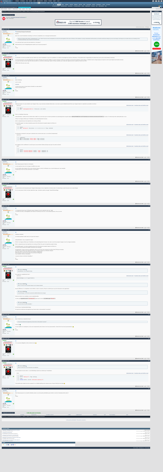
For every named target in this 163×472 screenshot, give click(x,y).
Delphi (59, 4)
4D (56, 4)
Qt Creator (108, 4)
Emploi (45, 1)
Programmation (43, 2)
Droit (54, 1)
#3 (149, 75)
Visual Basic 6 (98, 4)
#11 (149, 338)
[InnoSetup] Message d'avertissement (18, 17)
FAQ (27, 1)
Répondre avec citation (140, 73)
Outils (28, 11)
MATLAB (80, 4)
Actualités (22, 414)
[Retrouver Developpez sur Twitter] (160, 6)
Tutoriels (22, 1)
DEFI (97, 6)
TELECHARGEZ (112, 414)
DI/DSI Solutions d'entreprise (11, 2)
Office (52, 2)
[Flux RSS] (159, 6)
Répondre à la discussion (8, 15)
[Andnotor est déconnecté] (8, 64)
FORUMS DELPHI (64, 6)
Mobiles (55, 2)
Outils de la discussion (140, 27)
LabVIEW (71, 4)
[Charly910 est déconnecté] (8, 40)
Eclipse (62, 4)
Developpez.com (142, 447)
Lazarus (103, 4)
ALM (24, 2)
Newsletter (40, 1)
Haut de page (147, 447)
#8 (149, 229)
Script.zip (17, 84)
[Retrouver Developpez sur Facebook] (161, 6)
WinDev (93, 4)
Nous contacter (135, 447)
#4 (149, 99)
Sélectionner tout (129, 105)
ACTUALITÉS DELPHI (56, 6)
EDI (39, 2)
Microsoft (28, 2)
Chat (34, 1)
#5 (149, 159)
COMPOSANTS (87, 6)
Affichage (147, 27)
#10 (149, 314)
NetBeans (76, 4)
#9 (149, 264)
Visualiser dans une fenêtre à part (141, 105)
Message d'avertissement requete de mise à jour (11, 437)
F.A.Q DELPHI (70, 6)
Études (50, 1)
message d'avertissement (7, 432)
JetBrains (66, 4)
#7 (149, 205)
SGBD (48, 2)
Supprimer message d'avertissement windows (11, 430)
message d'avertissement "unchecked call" (10, 435)
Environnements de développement (14, 11)
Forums (17, 1)
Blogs (30, 1)
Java (31, 2)
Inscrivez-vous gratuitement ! (24, 7)
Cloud (19, 2)
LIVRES (83, 6)
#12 (149, 360)
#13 (149, 388)
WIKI (106, 6)
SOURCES (93, 6)
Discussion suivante (81, 420)
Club (58, 1)
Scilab (84, 4)
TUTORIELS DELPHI (77, 6)
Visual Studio (88, 4)
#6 (149, 183)
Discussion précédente (71, 420)
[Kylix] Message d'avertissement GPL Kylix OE (11, 440)
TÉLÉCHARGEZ (101, 6)
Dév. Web (35, 2)
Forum (5, 11)
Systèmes (60, 2)
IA (21, 2)
